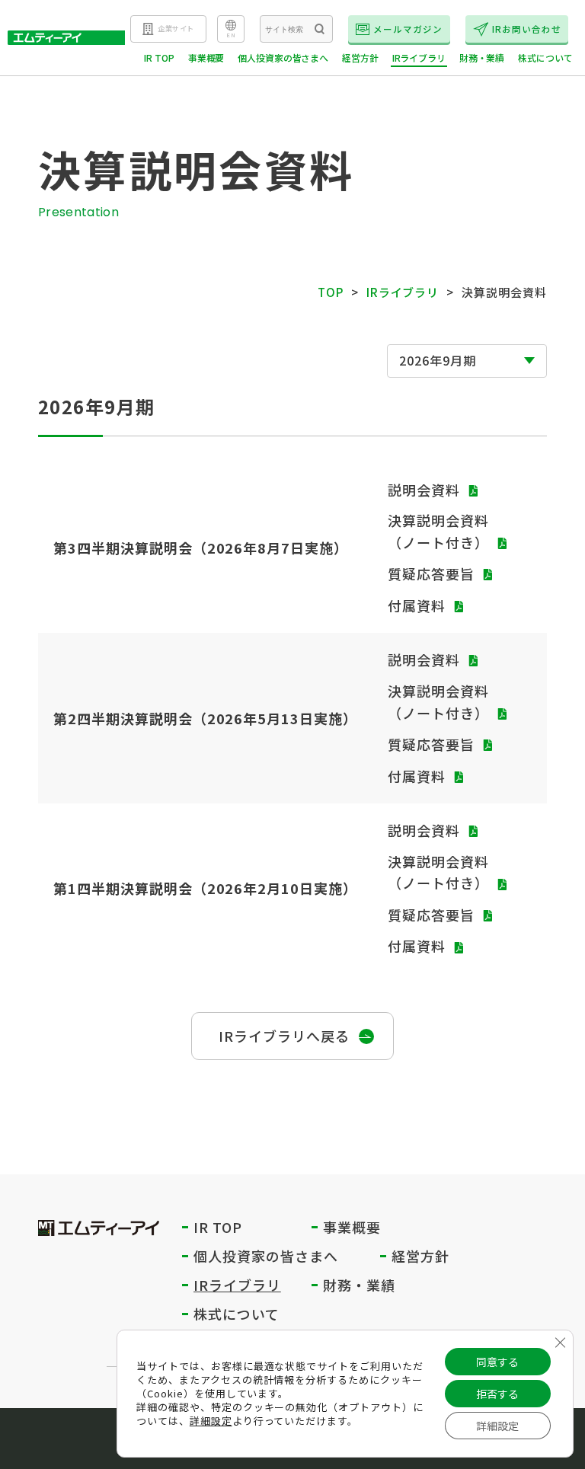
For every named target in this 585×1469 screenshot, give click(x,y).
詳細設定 (211, 1421)
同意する (497, 1361)
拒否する (497, 1393)
